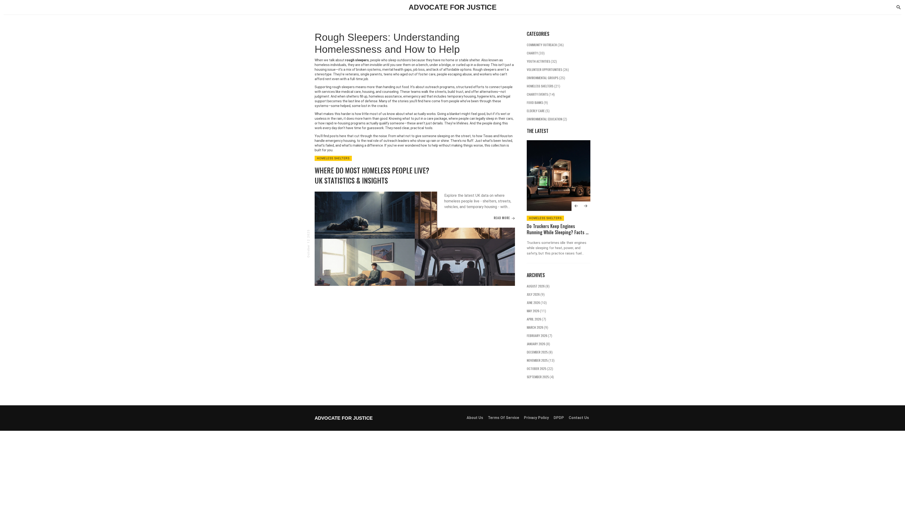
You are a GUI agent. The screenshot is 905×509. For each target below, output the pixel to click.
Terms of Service (503, 417)
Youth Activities (542, 61)
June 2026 (537, 302)
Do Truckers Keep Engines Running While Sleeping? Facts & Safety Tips (557, 232)
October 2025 (540, 368)
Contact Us (579, 417)
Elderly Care (538, 110)
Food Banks (537, 102)
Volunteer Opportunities (548, 69)
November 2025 (541, 360)
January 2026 (538, 343)
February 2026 (539, 335)
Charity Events (541, 94)
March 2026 (537, 327)
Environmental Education (547, 118)
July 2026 (536, 294)
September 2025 (540, 376)
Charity (536, 52)
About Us (475, 417)
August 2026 (538, 285)
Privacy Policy (536, 417)
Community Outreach (545, 44)
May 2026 (536, 310)
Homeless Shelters (333, 158)
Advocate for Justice (453, 7)
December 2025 (540, 351)
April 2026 (536, 318)
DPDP (559, 417)
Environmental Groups (546, 77)
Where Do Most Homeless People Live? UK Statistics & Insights (372, 175)
